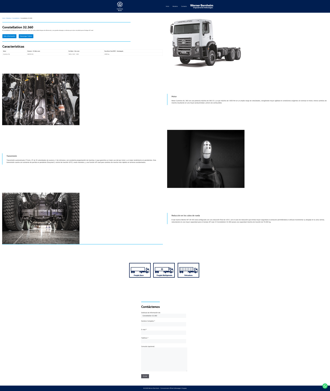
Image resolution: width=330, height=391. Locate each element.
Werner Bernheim (153, 388)
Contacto (184, 6)
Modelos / (9, 18)
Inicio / (4, 18)
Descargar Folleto (26, 36)
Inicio (167, 6)
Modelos (175, 6)
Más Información (9, 36)
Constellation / (16, 18)
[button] (325, 386)
